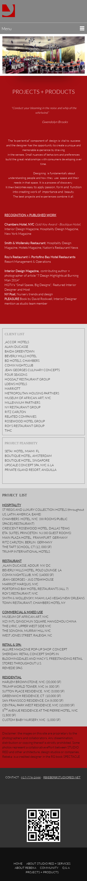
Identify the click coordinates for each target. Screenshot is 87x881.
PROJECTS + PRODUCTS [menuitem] (42, 872)
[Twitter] (35, 789)
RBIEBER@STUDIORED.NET (62, 777)
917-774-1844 (31, 777)
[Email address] (18, 789)
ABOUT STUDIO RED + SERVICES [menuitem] (48, 863)
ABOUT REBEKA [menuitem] (25, 867)
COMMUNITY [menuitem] (49, 867)
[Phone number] (9, 789)
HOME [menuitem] (18, 863)
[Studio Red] (8, 10)
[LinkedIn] (44, 789)
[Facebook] (27, 789)
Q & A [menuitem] (66, 867)
